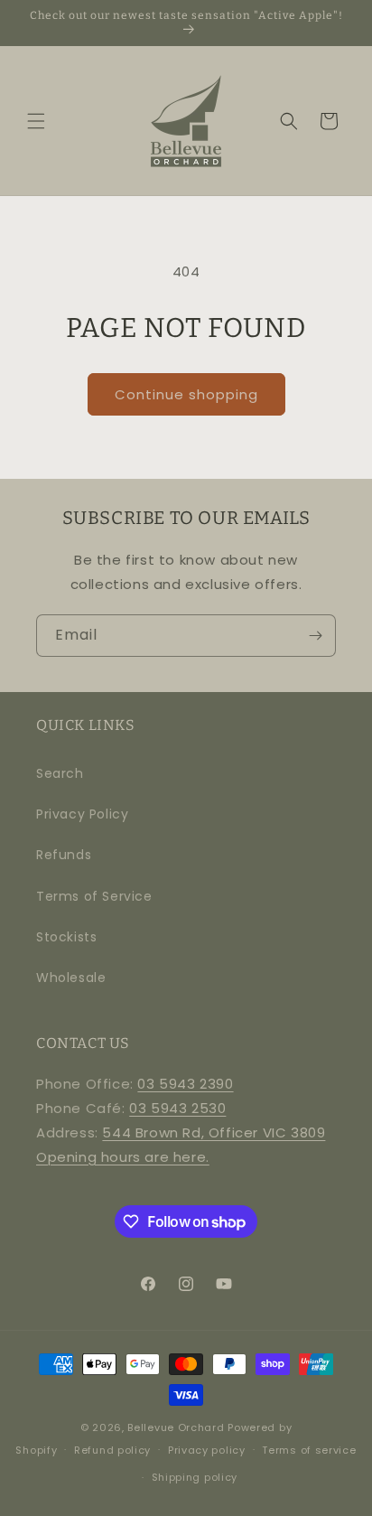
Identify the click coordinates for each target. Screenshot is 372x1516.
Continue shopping (186, 394)
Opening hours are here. (122, 1156)
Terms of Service (94, 896)
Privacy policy (207, 1450)
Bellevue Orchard (175, 1427)
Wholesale (71, 978)
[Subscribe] (315, 635)
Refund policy (112, 1450)
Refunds (63, 855)
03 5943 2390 (185, 1083)
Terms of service (309, 1450)
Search (60, 773)
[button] (36, 121)
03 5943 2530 (177, 1108)
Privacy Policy (82, 814)
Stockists (66, 937)
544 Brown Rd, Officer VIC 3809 (213, 1132)
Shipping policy (195, 1477)
